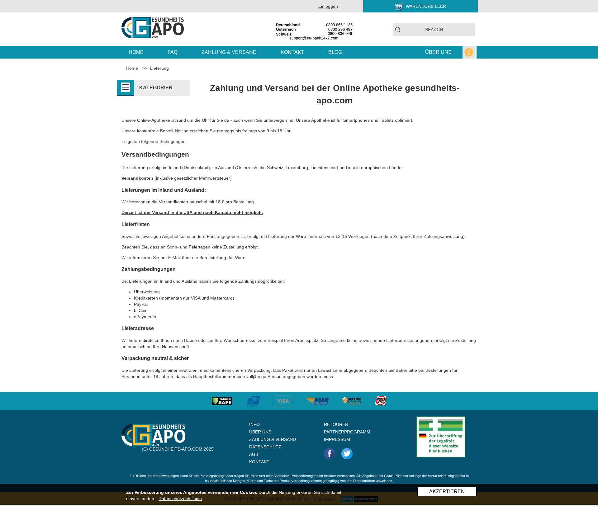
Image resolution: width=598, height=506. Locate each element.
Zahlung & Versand (229, 52)
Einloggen (328, 6)
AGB (253, 454)
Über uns (438, 52)
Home (136, 52)
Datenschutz (265, 446)
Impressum (337, 439)
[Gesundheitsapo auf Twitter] (347, 453)
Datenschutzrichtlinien (180, 498)
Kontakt (292, 52)
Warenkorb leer (426, 6)
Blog (335, 52)
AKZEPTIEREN (447, 491)
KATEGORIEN (156, 87)
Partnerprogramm (347, 431)
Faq (173, 52)
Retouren (336, 424)
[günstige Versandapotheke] (152, 27)
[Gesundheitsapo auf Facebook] (329, 453)
